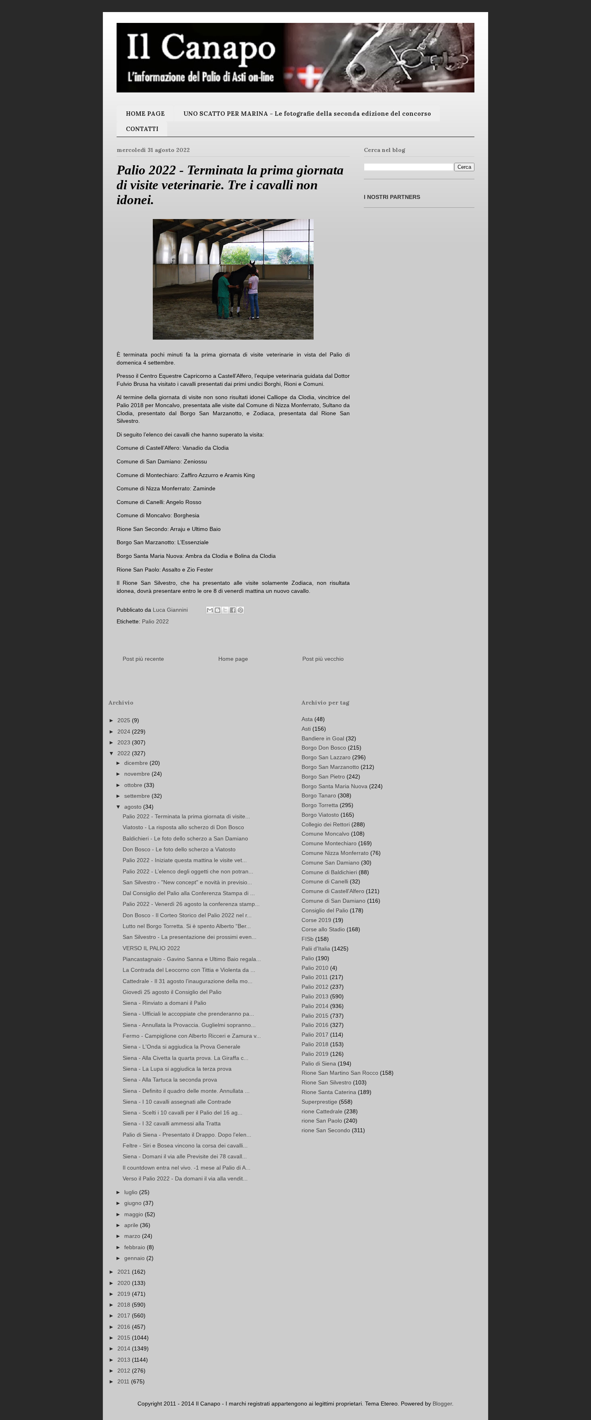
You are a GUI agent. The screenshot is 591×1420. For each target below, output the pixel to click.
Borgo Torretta (320, 805)
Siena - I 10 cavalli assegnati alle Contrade (177, 1101)
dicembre (137, 763)
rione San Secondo (326, 1130)
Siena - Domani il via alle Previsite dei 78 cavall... (185, 1156)
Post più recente (143, 659)
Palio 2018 (315, 1044)
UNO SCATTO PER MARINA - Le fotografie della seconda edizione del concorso (307, 113)
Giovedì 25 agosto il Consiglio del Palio (172, 992)
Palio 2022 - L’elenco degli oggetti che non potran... (188, 871)
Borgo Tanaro (319, 795)
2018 (124, 1304)
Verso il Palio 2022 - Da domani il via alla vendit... (185, 1178)
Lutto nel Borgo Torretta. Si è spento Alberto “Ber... (187, 926)
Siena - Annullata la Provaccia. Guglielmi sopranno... (189, 1025)
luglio (131, 1192)
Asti (306, 728)
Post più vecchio (323, 659)
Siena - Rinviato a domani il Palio (164, 1003)
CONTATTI (142, 129)
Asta (307, 719)
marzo (133, 1236)
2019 (124, 1294)
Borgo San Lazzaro (326, 757)
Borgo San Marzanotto (330, 767)
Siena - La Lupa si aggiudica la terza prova (177, 1069)
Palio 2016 (315, 1025)
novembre (138, 773)
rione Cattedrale (322, 1111)
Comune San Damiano (330, 862)
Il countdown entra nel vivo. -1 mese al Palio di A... (186, 1167)
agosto (133, 806)
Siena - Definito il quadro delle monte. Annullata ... (186, 1091)
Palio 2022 (155, 621)
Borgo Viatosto (320, 814)
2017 (124, 1315)
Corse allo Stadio (323, 929)
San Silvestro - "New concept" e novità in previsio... (187, 882)
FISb (308, 939)
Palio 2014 (315, 1006)
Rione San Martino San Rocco (340, 1073)
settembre (138, 796)
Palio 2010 (315, 968)
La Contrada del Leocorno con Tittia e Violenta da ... (189, 970)
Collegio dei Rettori (326, 824)
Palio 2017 (315, 1034)
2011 (124, 1381)
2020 (124, 1283)
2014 (124, 1348)
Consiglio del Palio (325, 910)
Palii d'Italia (316, 948)
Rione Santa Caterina (329, 1092)
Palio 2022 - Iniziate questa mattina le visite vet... (185, 860)
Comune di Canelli (325, 881)
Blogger (442, 1403)
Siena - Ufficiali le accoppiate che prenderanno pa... (188, 1013)
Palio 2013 (315, 996)
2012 (124, 1370)
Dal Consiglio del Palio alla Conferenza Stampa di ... (189, 893)
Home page (233, 659)
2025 (124, 720)
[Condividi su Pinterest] (240, 610)
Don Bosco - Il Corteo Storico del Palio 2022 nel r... (187, 915)
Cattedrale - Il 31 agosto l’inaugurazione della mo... (187, 981)
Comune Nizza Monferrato (335, 853)
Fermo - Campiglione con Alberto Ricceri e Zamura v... (192, 1036)
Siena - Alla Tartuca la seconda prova (170, 1079)
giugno (133, 1203)
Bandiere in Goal (323, 738)
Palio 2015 (315, 1015)
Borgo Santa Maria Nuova (334, 786)
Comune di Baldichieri (329, 872)
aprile (132, 1225)
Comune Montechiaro (329, 843)
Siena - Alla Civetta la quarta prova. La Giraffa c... (185, 1058)
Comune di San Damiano (333, 900)
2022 (124, 753)
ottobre (134, 785)
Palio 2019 (315, 1054)
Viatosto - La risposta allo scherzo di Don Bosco (183, 827)
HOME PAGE (145, 113)
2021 (124, 1271)
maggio (134, 1214)
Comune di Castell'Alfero (333, 891)
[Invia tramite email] (210, 610)
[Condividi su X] (225, 610)
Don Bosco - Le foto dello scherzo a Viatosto (179, 849)
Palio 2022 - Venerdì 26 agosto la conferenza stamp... (191, 904)
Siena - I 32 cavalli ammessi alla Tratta (172, 1123)
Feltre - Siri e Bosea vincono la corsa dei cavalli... (185, 1145)
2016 (124, 1327)
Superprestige (319, 1101)
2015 (124, 1337)
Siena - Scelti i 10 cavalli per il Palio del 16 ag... (182, 1112)
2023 (124, 742)
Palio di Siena (319, 1063)
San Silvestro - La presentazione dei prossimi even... (190, 937)
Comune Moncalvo (325, 833)
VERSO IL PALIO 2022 (151, 948)
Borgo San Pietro (323, 776)
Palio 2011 (315, 977)
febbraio (135, 1247)
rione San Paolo (322, 1120)
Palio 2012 (315, 987)
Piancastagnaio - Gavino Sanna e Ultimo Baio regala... (192, 959)
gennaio (135, 1258)
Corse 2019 (316, 920)
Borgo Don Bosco (324, 747)
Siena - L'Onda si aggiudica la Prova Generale (181, 1046)
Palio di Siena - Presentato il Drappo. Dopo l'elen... (187, 1134)
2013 (124, 1359)
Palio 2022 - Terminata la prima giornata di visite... (186, 816)
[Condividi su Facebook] (233, 610)
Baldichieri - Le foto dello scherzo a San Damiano (185, 838)
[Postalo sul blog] (217, 610)
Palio (308, 958)
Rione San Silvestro (326, 1082)
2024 (124, 731)
